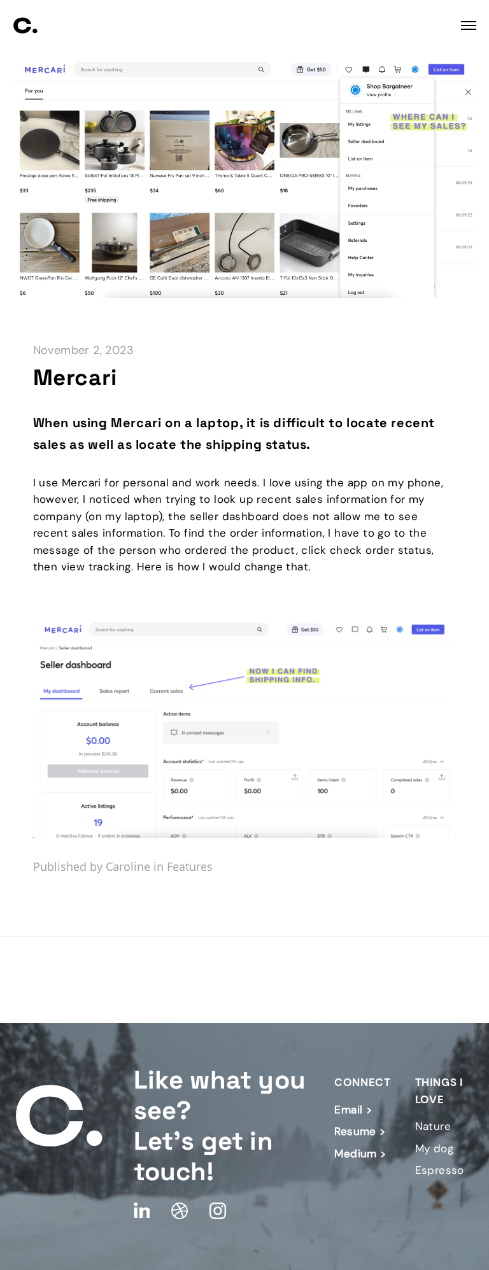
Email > (353, 1110)
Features (190, 866)
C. (26, 25)
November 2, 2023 (83, 350)
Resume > (359, 1131)
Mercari (75, 377)
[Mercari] (244, 293)
